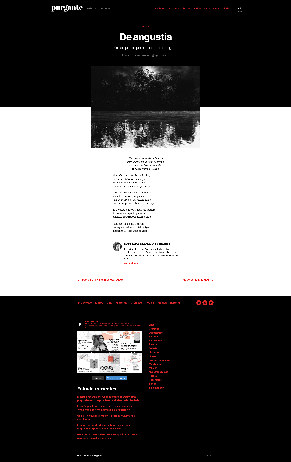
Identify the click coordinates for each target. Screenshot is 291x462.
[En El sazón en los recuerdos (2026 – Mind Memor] (88, 363)
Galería (153, 348)
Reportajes (155, 379)
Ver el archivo (131, 263)
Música (216, 8)
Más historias (156, 364)
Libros (169, 8)
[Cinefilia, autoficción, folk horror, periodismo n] (131, 363)
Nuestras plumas (158, 372)
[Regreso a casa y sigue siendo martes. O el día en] (109, 363)
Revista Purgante (93, 455)
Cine (177, 8)
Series (152, 383)
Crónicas (197, 8)
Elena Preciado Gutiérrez (138, 55)
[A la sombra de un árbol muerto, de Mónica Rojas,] (131, 342)
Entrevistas (158, 8)
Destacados (156, 332)
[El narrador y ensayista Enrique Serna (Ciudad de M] (88, 342)
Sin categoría (156, 387)
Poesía (207, 8)
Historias (186, 8)
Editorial (225, 8)
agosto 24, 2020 (162, 55)
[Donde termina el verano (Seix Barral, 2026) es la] (109, 342)
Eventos (153, 344)
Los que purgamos (159, 360)
